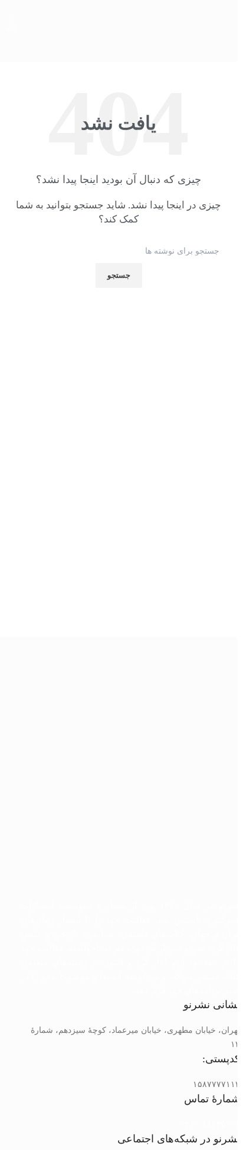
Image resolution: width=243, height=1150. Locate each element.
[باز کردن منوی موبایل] (223, 17)
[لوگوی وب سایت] (115, 17)
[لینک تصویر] (130, 775)
